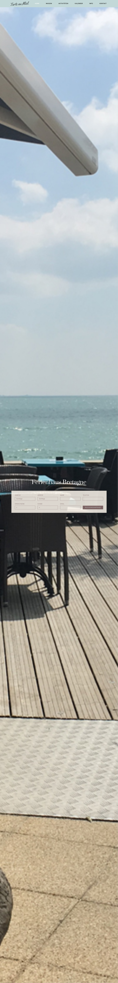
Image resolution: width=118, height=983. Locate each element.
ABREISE (40, 495)
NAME (62, 495)
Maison (49, 3)
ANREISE (18, 495)
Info (91, 3)
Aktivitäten (63, 3)
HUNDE (39, 504)
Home (37, 3)
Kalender (79, 3)
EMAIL (62, 504)
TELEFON (86, 495)
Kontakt (103, 3)
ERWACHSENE (20, 504)
